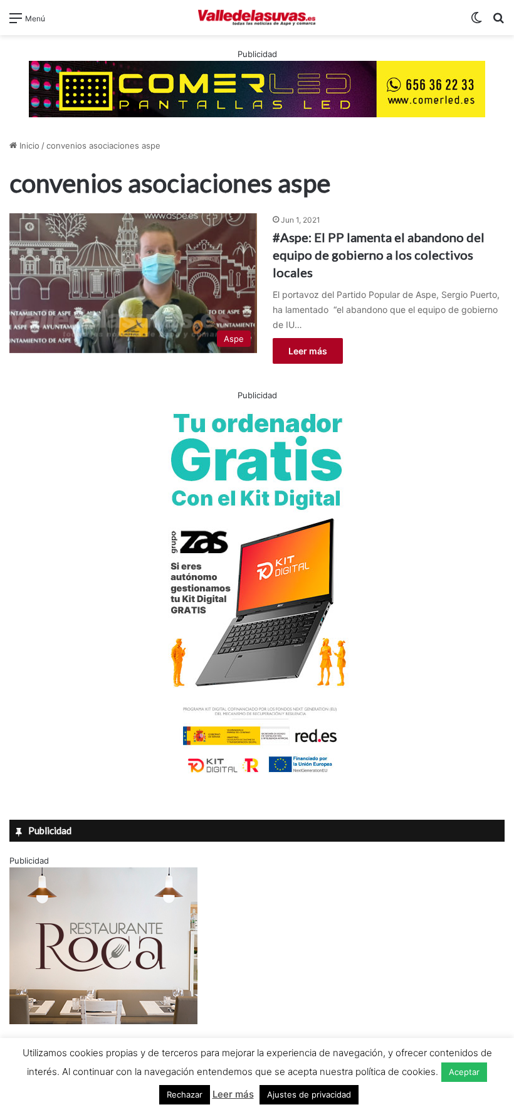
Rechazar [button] (184, 1094)
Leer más (307, 351)
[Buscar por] (498, 22)
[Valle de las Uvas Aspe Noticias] (257, 17)
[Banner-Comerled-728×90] (257, 88)
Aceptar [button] (464, 1072)
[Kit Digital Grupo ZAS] (257, 775)
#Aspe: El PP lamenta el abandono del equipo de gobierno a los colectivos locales (379, 255)
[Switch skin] (476, 22)
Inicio (28, 145)
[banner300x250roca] (103, 1021)
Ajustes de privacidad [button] (309, 1094)
